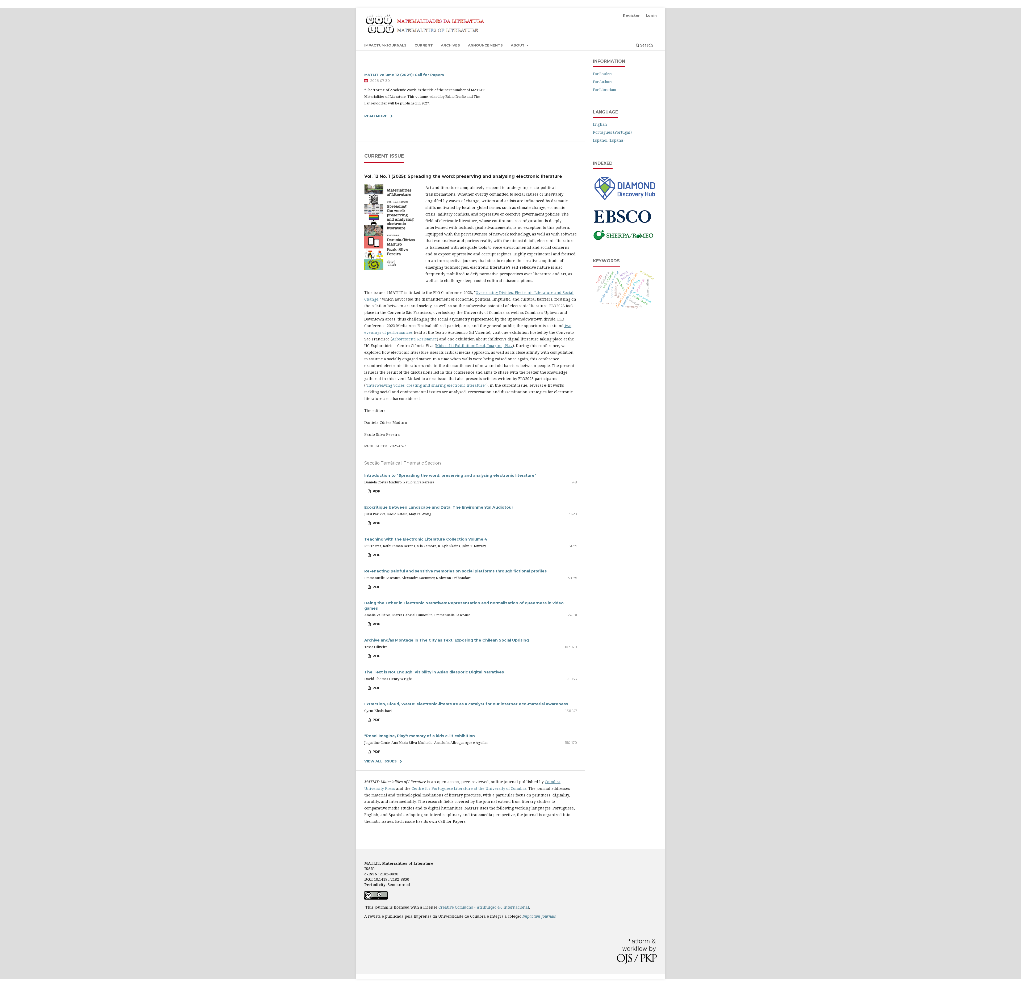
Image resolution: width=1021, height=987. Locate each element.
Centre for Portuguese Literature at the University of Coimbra (469, 788)
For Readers (602, 73)
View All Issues (380, 761)
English (600, 124)
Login (651, 15)
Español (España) (609, 140)
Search (646, 45)
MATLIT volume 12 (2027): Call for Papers (404, 75)
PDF (375, 491)
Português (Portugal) (612, 132)
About (518, 45)
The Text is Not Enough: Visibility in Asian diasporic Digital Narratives (434, 672)
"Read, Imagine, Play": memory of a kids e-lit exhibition (419, 735)
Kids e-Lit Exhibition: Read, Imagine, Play (474, 345)
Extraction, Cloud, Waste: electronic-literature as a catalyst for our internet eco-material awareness (466, 704)
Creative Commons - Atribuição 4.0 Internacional (483, 907)
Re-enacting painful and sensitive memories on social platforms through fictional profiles (455, 571)
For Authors (602, 81)
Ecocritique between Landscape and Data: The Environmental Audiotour (438, 507)
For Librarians (605, 89)
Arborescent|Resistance (414, 338)
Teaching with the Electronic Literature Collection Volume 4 (425, 539)
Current (424, 45)
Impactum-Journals (385, 45)
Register (631, 15)
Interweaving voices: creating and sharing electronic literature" (426, 385)
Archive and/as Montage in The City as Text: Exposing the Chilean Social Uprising (446, 640)
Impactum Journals (539, 916)
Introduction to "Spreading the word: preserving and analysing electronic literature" (450, 475)
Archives (450, 45)
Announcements (485, 45)
